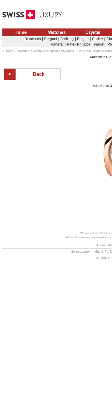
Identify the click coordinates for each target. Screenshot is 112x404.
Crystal (92, 32)
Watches (57, 32)
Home (20, 32)
